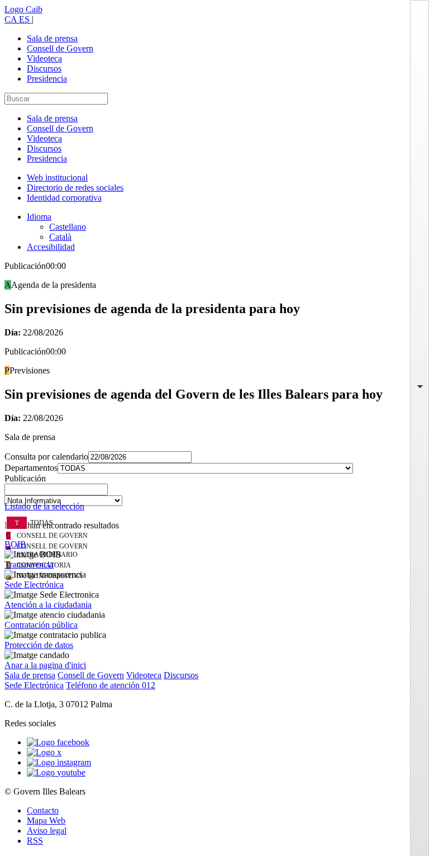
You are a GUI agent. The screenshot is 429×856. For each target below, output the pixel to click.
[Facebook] (58, 742)
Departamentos (31, 467)
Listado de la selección (44, 506)
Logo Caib (23, 9)
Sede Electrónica (34, 584)
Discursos (44, 68)
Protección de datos (38, 645)
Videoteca (44, 58)
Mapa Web (46, 820)
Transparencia (29, 564)
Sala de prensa (52, 38)
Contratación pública (41, 625)
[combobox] (214, 493)
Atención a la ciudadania (48, 604)
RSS (35, 840)
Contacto (43, 810)
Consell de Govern (60, 48)
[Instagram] (59, 762)
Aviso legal (46, 830)
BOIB (15, 544)
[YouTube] (56, 772)
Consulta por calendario (46, 456)
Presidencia (47, 78)
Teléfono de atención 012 (110, 685)
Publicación (25, 478)
